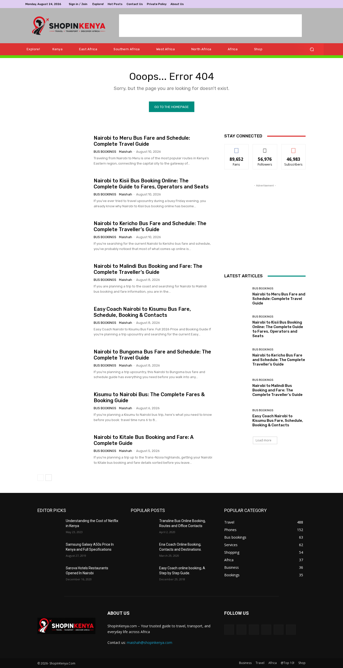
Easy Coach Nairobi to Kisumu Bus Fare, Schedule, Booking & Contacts (142, 312)
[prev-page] (40, 477)
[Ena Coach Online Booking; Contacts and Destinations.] (143, 550)
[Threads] (291, 629)
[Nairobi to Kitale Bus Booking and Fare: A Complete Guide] (63, 449)
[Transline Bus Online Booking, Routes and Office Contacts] (143, 527)
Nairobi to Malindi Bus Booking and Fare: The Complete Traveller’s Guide (148, 269)
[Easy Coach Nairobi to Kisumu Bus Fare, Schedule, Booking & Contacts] (63, 321)
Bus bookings (105, 151)
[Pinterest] (303, 4)
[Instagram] (291, 4)
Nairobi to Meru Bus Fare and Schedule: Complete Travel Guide (142, 141)
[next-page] (48, 477)
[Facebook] (284, 4)
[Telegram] (309, 4)
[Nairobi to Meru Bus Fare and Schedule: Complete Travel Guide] (63, 150)
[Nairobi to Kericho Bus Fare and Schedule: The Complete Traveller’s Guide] (63, 236)
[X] (315, 4)
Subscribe (293, 148)
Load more (263, 440)
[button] (312, 49)
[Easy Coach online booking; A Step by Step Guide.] (143, 574)
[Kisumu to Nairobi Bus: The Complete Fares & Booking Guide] (63, 407)
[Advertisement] (210, 25)
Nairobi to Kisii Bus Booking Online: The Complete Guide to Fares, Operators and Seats (151, 184)
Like (237, 148)
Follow (265, 148)
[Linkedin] (297, 4)
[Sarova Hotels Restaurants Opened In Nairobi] (49, 574)
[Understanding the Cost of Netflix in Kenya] (49, 527)
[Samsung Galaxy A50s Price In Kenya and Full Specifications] (49, 550)
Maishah (125, 151)
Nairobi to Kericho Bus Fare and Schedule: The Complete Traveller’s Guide (150, 226)
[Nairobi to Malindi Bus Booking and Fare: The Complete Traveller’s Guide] (63, 279)
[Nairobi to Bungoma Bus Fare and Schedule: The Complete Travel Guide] (63, 364)
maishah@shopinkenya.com (149, 642)
